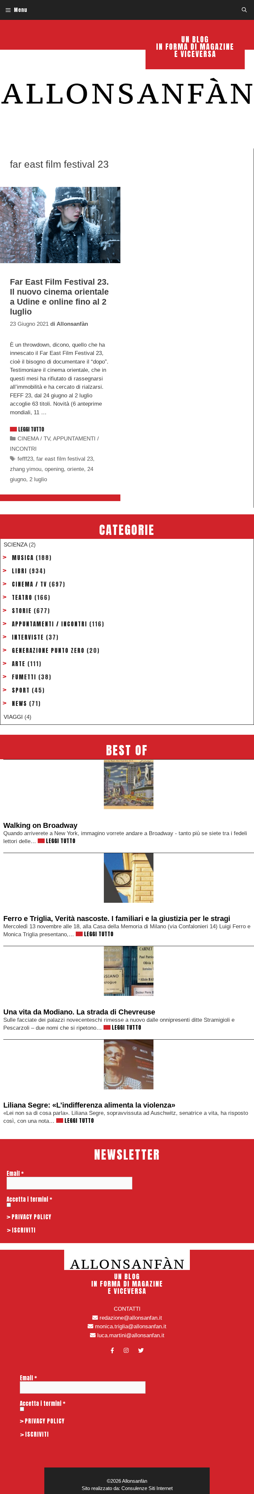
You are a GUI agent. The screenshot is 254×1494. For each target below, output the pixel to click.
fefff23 (25, 459)
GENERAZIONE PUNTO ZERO (48, 650)
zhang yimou (25, 469)
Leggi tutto (31, 429)
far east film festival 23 (64, 459)
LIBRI (19, 571)
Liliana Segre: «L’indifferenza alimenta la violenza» (89, 1105)
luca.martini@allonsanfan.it (130, 1335)
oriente (75, 469)
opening (54, 469)
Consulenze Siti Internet (147, 1488)
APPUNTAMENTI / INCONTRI (49, 624)
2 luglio (38, 479)
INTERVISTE (28, 637)
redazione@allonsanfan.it (130, 1318)
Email (15, 1173)
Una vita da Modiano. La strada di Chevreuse (79, 1012)
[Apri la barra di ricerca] (244, 10)
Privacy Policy (31, 1217)
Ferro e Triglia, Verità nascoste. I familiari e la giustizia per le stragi (116, 918)
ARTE (18, 664)
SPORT (21, 690)
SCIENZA (15, 545)
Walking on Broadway (40, 825)
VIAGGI (13, 717)
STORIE (22, 610)
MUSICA (23, 557)
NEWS (19, 703)
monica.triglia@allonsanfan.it (129, 1326)
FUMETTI (24, 677)
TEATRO (22, 597)
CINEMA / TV (34, 438)
